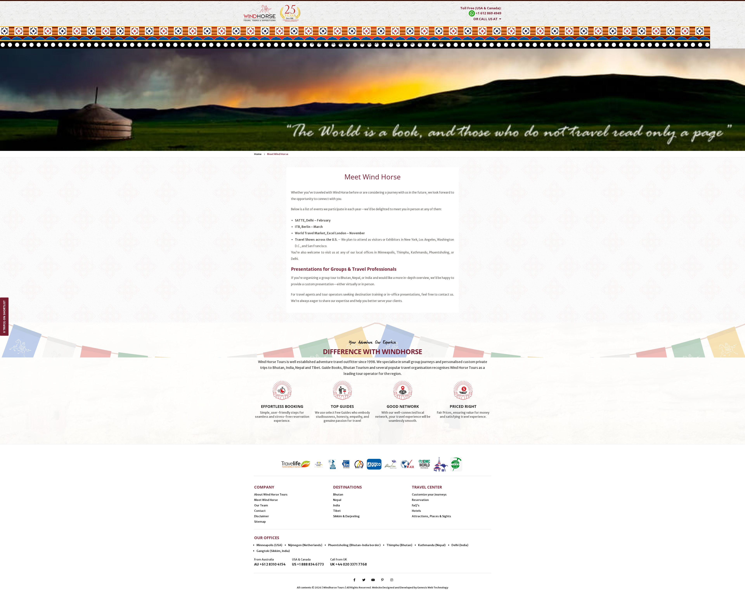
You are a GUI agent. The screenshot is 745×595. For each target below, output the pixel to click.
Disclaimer (261, 516)
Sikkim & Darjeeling (346, 516)
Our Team (261, 505)
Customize (392, 43)
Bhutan (338, 494)
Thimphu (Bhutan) (399, 545)
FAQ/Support (417, 43)
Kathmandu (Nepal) (432, 545)
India (336, 505)
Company (317, 43)
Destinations (340, 43)
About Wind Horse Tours (271, 494)
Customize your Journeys (429, 494)
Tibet (337, 511)
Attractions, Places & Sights (431, 516)
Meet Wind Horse (277, 154)
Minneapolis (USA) (269, 545)
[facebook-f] (354, 580)
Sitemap (260, 521)
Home (258, 154)
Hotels (416, 511)
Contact (440, 43)
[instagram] (392, 580)
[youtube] (373, 580)
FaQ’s (415, 505)
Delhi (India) (459, 545)
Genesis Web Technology (432, 587)
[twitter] (364, 580)
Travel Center (367, 43)
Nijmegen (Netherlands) (305, 545)
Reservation (420, 500)
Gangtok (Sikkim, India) (273, 551)
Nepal (337, 500)
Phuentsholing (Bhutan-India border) (354, 545)
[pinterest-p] (382, 580)
